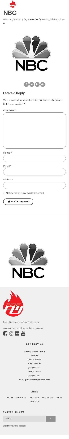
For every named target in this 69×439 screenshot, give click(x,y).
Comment (9, 110)
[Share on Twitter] (31, 84)
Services (34, 397)
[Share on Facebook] (26, 84)
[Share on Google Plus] (42, 84)
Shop (59, 397)
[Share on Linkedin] (37, 84)
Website (8, 179)
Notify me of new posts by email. (25, 193)
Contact (34, 401)
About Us (21, 397)
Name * (7, 152)
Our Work (47, 397)
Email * (7, 166)
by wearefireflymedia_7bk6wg (41, 19)
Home (10, 397)
